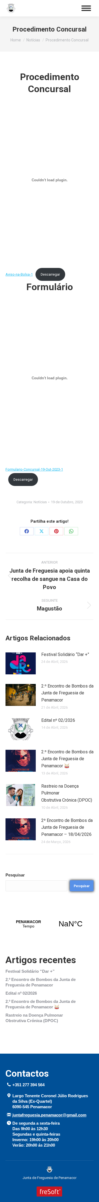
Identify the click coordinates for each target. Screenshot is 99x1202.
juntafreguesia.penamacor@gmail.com (49, 1115)
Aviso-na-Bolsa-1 (19, 274)
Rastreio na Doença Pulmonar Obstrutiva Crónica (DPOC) (66, 793)
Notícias (40, 502)
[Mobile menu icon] (86, 8)
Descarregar (50, 274)
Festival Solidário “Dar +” (65, 654)
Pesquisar (15, 875)
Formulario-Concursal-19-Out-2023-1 (34, 469)
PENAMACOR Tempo (50, 923)
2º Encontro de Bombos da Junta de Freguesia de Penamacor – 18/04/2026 (67, 827)
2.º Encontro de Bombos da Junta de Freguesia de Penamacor (67, 693)
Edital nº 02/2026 (58, 720)
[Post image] (21, 663)
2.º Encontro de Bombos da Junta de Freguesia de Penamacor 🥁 (67, 758)
